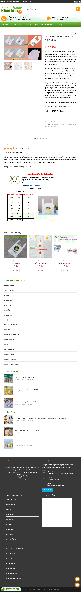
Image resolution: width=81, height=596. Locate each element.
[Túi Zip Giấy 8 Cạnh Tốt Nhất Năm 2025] (8, 431)
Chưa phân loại (9, 290)
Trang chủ (6, 25)
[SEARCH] (78, 9)
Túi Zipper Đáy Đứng (10, 359)
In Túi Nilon (7, 305)
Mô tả (36, 138)
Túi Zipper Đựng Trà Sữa (12, 364)
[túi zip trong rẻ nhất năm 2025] (8, 378)
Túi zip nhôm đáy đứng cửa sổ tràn (26, 402)
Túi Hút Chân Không (10, 325)
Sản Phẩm (17, 25)
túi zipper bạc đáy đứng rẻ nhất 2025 (26, 390)
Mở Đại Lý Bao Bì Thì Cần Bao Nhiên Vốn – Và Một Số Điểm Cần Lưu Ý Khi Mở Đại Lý (40, 418)
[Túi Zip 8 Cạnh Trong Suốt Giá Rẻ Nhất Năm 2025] (8, 444)
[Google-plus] (80, 2)
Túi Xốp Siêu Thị (55, 122)
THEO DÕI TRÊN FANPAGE (52, 495)
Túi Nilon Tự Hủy (9, 339)
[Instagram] (22, 478)
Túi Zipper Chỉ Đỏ (9, 354)
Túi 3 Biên (7, 310)
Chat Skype (47, 490)
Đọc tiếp (15, 270)
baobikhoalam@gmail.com (55, 485)
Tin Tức (28, 25)
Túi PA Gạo (7, 344)
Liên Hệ (59, 25)
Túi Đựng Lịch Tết (9, 315)
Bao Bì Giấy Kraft (9, 285)
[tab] (36, 138)
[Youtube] (77, 2)
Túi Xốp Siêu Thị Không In (40, 263)
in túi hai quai (54, 124)
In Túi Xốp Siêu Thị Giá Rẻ (65, 124)
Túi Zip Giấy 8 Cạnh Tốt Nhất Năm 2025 (27, 431)
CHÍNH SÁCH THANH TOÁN (44, 25)
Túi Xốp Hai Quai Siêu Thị (65, 263)
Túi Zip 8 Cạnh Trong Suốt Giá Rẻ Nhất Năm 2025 (30, 443)
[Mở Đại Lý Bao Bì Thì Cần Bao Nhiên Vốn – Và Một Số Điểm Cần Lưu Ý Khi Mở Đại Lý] (8, 419)
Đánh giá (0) (43, 138)
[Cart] (77, 24)
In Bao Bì (6, 295)
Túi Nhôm (7, 330)
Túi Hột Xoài (8, 320)
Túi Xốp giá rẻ (15, 263)
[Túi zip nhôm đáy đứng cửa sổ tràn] (8, 403)
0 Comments (30, 379)
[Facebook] (75, 2)
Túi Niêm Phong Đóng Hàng (12, 335)
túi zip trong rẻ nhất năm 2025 (24, 377)
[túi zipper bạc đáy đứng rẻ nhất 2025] (8, 390)
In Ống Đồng (8, 300)
